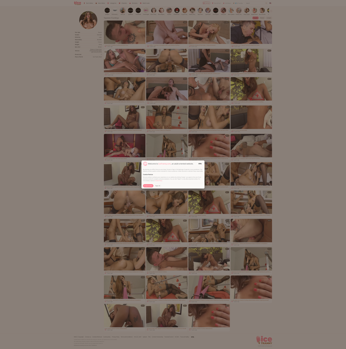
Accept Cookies (148, 186)
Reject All (157, 186)
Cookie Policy (158, 180)
